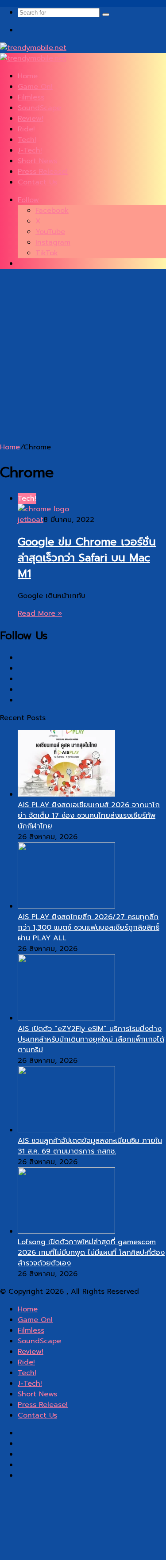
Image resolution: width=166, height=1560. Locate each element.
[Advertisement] (83, 359)
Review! (30, 118)
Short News (37, 161)
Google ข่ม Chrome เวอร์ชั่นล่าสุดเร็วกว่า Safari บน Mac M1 (87, 558)
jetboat (30, 519)
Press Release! (43, 171)
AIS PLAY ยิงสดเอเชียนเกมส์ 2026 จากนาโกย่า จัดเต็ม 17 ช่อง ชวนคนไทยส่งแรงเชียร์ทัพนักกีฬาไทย (89, 816)
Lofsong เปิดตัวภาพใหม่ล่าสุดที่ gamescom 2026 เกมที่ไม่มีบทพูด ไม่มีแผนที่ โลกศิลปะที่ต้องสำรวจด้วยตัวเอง (91, 1253)
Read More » (40, 613)
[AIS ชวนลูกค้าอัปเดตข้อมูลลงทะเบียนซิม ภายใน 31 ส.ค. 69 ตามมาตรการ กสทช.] (66, 1130)
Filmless (31, 97)
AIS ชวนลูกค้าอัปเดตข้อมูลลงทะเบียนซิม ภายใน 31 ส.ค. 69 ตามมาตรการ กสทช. (90, 1146)
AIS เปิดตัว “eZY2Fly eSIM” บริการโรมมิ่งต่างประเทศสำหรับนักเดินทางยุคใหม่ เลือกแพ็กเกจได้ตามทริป (91, 1039)
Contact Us (37, 182)
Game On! (35, 86)
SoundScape (39, 108)
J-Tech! (30, 150)
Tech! (27, 139)
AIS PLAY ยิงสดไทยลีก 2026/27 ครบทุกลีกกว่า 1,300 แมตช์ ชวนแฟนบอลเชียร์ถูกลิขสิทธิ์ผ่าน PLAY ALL (88, 927)
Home (28, 76)
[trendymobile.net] (33, 47)
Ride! (26, 129)
